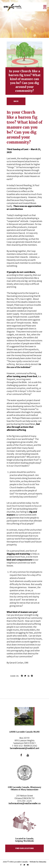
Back (16, 101)
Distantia (42, 862)
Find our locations (24, 848)
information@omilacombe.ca (24, 803)
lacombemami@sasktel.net (24, 748)
